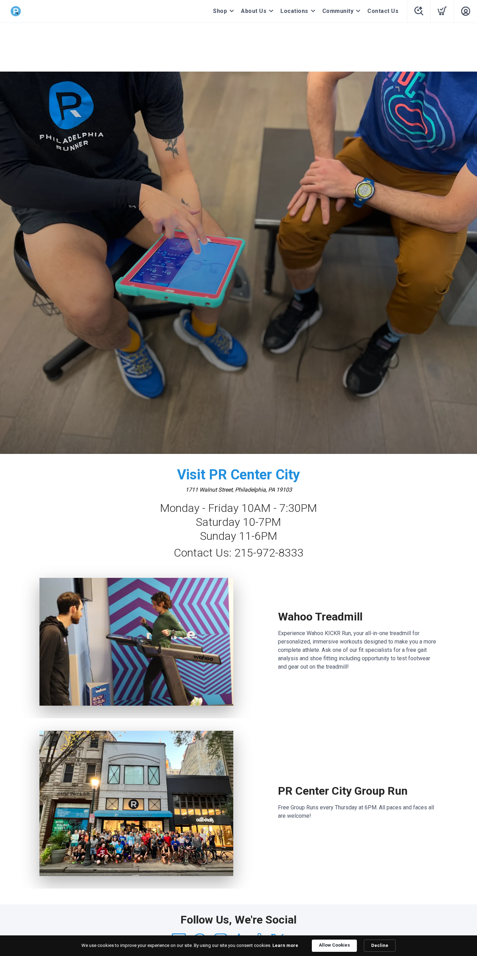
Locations (294, 11)
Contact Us (382, 11)
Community (338, 11)
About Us (253, 11)
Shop (220, 11)
